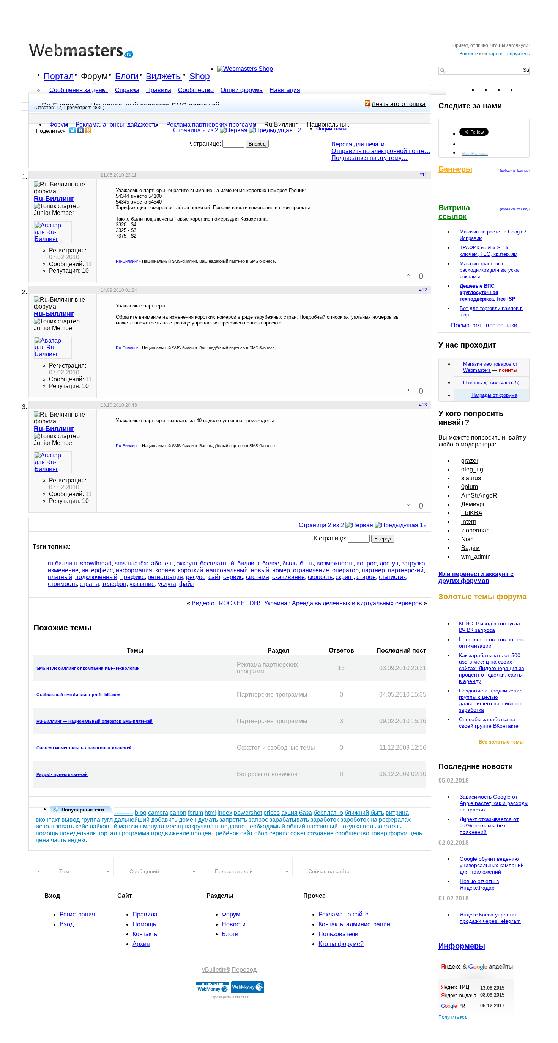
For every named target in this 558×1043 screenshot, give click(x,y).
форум (398, 833)
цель (415, 833)
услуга (167, 584)
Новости (234, 924)
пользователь (382, 826)
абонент (162, 563)
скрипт (344, 577)
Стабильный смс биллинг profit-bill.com (78, 694)
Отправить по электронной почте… (380, 151)
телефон (114, 584)
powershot (248, 813)
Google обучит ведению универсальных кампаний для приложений (492, 865)
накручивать (201, 826)
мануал (153, 826)
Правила (158, 90)
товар (379, 833)
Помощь (144, 924)
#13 (423, 404)
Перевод (244, 969)
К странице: (205, 143)
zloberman (475, 530)
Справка (127, 90)
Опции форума (242, 90)
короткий (190, 570)
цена (42, 840)
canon (178, 813)
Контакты (145, 934)
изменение (63, 570)
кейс (82, 826)
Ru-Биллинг (127, 261)
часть (58, 840)
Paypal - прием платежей (62, 774)
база (305, 813)
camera (158, 813)
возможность (335, 563)
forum (195, 813)
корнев (165, 570)
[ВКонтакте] (81, 130)
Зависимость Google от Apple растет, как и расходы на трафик (494, 803)
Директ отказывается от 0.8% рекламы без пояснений (489, 825)
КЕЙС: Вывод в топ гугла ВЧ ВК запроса (489, 626)
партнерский (406, 570)
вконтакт (48, 819)
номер (281, 570)
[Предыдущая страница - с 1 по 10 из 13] (271, 130)
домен (188, 819)
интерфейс (97, 570)
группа (90, 819)
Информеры (461, 946)
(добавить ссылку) (515, 209)
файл (186, 584)
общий (296, 826)
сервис (233, 577)
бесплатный (217, 563)
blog (141, 813)
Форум (94, 76)
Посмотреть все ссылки (484, 325)
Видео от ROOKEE (218, 603)
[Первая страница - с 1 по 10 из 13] (233, 130)
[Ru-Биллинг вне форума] (53, 232)
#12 (423, 290)
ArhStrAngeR (479, 495)
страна (89, 584)
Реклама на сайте (343, 914)
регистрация (165, 577)
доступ (389, 563)
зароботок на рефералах (375, 819)
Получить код (452, 1017)
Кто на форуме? (341, 944)
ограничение (311, 570)
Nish (467, 539)
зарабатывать (289, 819)
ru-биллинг (62, 563)
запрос (258, 819)
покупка (350, 826)
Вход (67, 924)
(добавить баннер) (515, 170)
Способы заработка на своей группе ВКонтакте (489, 722)
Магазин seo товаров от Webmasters (490, 367)
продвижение (170, 833)
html (210, 813)
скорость (320, 577)
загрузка (413, 563)
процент (202, 833)
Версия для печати (358, 144)
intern (468, 521)
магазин (130, 826)
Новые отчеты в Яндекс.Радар (479, 884)
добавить (164, 819)
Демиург (473, 504)
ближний (357, 813)
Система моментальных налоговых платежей (84, 747)
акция (289, 813)
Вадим (470, 548)
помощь (47, 833)
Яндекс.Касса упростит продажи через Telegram (490, 917)
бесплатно (328, 813)
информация (134, 570)
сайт (214, 577)
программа (134, 833)
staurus (471, 478)
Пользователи (338, 934)
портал (107, 833)
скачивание (288, 577)
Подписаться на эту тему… (369, 158)
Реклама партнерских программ (211, 124)
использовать (55, 826)
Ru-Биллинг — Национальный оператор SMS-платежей (94, 721)
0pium (469, 487)
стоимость (62, 584)
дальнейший (132, 819)
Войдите (468, 53)
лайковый (103, 826)
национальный (227, 570)
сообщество (352, 833)
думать (208, 819)
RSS (523, 89)
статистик (392, 577)
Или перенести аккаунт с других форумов (476, 577)
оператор (345, 570)
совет (298, 833)
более (270, 563)
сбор (261, 833)
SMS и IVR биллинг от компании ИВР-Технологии (88, 668)
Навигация (285, 90)
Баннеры (455, 169)
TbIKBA (471, 513)
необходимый (265, 826)
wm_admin (476, 556)
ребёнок (227, 833)
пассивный (322, 826)
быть (307, 563)
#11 (423, 174)
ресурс (195, 577)
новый (260, 570)
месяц (174, 826)
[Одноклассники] (89, 130)
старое (366, 577)
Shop (199, 76)
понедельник (78, 833)
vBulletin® (216, 969)
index (225, 813)
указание (142, 584)
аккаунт (187, 563)
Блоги (127, 76)
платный (60, 577)
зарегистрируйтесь (509, 53)
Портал (59, 76)
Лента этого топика (399, 104)
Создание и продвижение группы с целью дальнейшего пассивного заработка (491, 700)
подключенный (96, 577)
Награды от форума (494, 395)
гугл (107, 819)
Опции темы (331, 129)
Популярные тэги (82, 810)
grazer (469, 460)
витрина (397, 813)
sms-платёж (131, 563)
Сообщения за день (78, 90)
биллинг (248, 563)
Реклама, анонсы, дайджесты (117, 124)
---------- (123, 813)
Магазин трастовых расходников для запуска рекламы (489, 270)
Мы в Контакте (475, 153)
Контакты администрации (354, 924)
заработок (325, 819)
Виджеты (164, 76)
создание (320, 833)
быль (289, 563)
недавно (233, 826)
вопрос (366, 563)
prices (271, 813)
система (257, 577)
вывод (70, 819)
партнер (373, 570)
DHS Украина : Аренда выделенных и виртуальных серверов (335, 603)
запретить (233, 819)
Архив (141, 944)
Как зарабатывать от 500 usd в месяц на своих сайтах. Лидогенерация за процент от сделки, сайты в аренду (491, 668)
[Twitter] (73, 130)
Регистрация (77, 914)
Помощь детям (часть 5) (491, 382)
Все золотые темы (501, 742)
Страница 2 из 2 (195, 130)
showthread (96, 563)
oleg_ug (472, 469)
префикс (132, 577)
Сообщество (196, 90)
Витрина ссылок (454, 212)
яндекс (77, 840)
